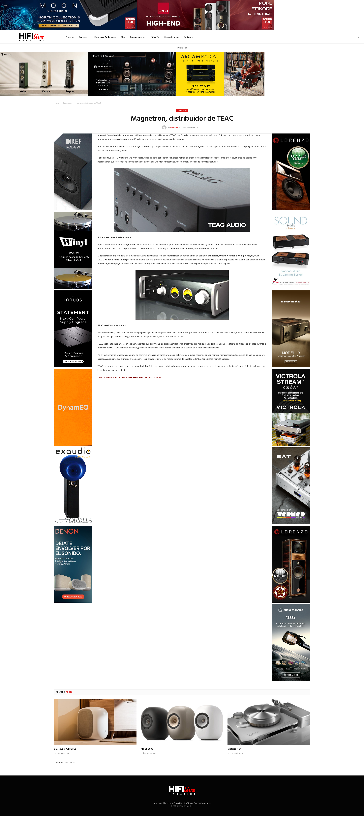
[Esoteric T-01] (269, 722)
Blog (123, 37)
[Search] (358, 37)
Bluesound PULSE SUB (65, 749)
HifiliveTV (154, 37)
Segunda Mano (171, 37)
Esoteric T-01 (234, 749)
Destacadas (182, 110)
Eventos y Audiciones (105, 37)
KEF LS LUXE (147, 749)
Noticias (70, 37)
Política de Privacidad (173, 803)
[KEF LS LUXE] (182, 722)
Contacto (206, 803)
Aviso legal (158, 803)
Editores (188, 37)
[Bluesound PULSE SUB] (95, 722)
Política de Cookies (192, 803)
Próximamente (137, 37)
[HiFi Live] (31, 37)
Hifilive (174, 127)
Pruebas (83, 37)
